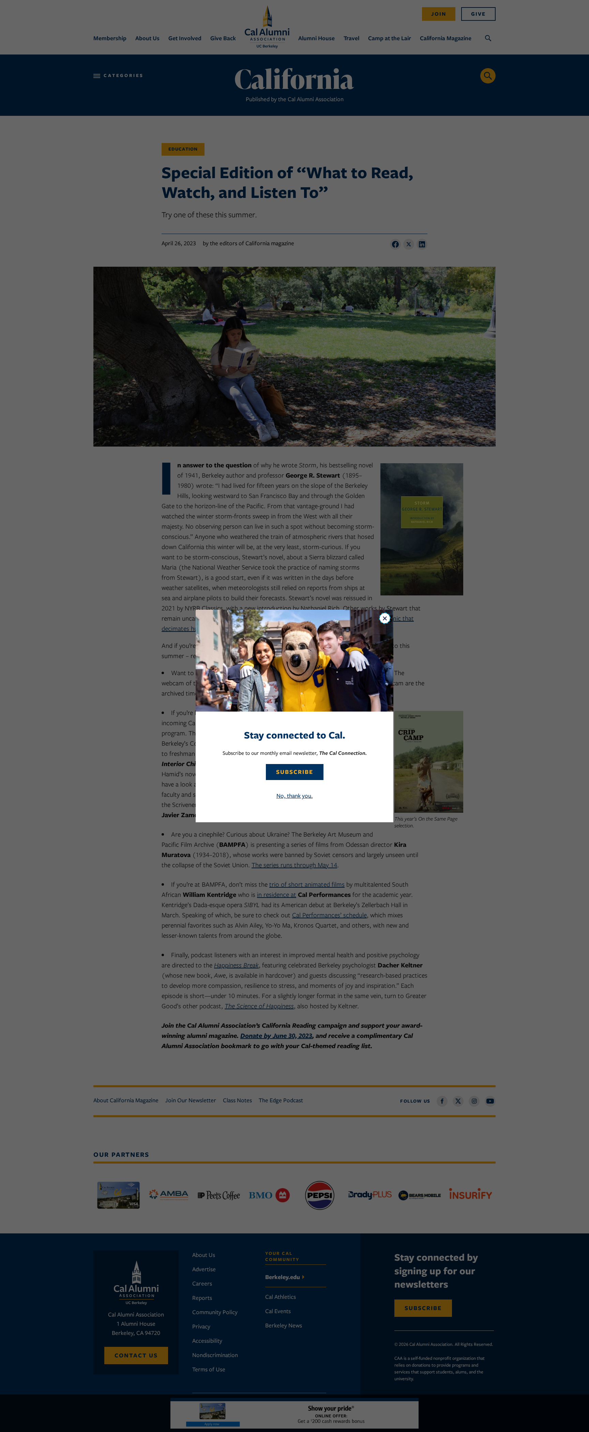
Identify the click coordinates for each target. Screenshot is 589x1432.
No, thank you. (294, 796)
